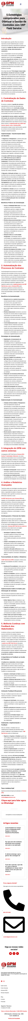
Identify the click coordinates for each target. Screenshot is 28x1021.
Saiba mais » (7, 836)
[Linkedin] (10, 953)
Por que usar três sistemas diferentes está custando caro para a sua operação (13, 843)
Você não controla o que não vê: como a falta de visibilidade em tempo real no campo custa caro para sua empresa (14, 868)
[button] (20, 4)
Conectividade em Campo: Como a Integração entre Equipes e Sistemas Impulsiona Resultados (13, 830)
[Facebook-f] (17, 953)
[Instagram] (14, 953)
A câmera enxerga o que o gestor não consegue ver (13, 854)
